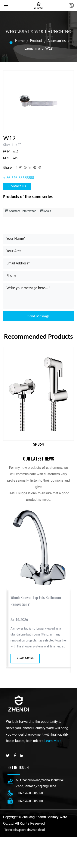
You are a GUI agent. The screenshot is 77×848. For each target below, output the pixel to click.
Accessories (56, 41)
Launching (32, 49)
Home (20, 41)
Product (36, 41)
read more (24, 658)
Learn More (52, 741)
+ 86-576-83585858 (18, 177)
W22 (15, 158)
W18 (15, 151)
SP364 (38, 444)
